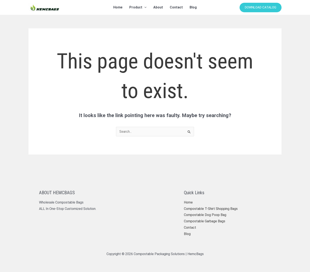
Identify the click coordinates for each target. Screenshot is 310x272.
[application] (144, 7)
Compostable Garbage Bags (204, 221)
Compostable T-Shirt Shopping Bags (211, 209)
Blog (187, 234)
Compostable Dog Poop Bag (205, 215)
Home (188, 202)
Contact (190, 228)
